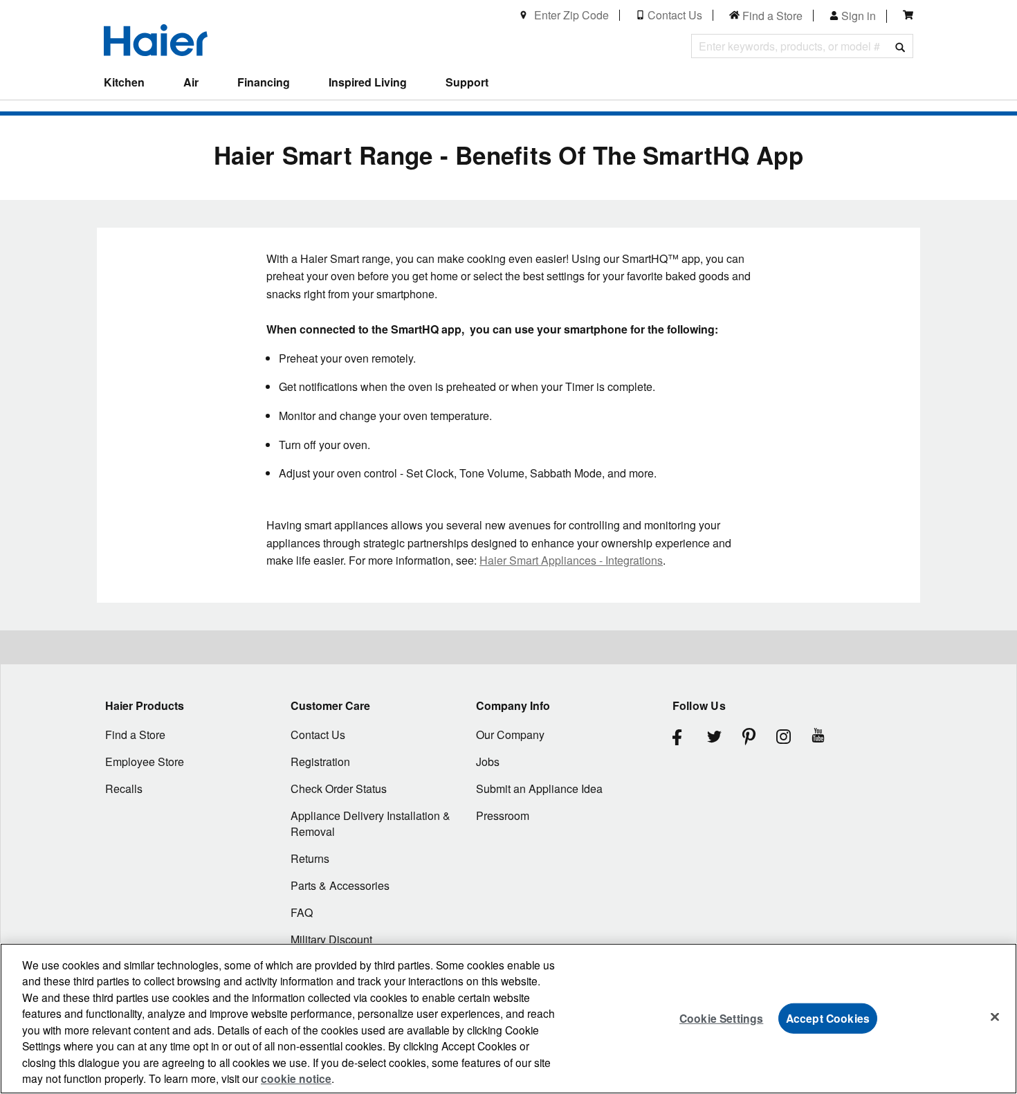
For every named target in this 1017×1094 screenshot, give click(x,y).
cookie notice (296, 1078)
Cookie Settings (721, 1017)
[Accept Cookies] (995, 1016)
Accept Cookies (828, 1017)
